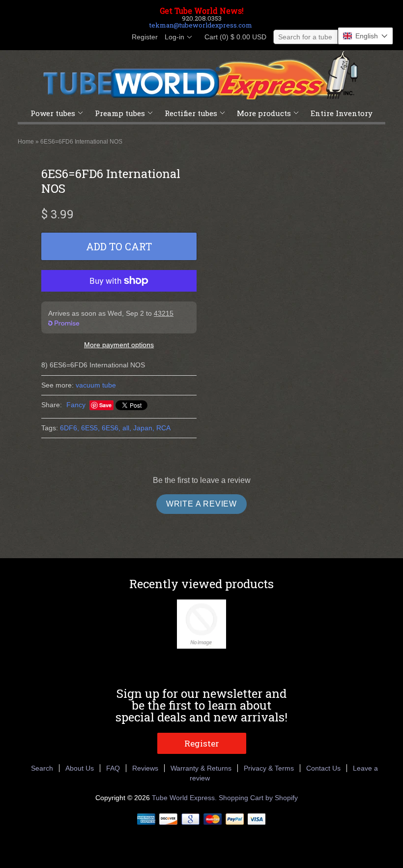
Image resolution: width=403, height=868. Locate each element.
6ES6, (111, 428)
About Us (79, 768)
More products (264, 113)
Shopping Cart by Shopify (258, 798)
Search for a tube (305, 37)
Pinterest (100, 37)
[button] (365, 36)
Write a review (201, 504)
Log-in (174, 37)
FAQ (113, 768)
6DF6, (69, 428)
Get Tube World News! (202, 11)
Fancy (76, 405)
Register (145, 37)
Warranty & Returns (201, 768)
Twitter (83, 37)
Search (42, 768)
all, (126, 428)
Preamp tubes (120, 113)
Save (105, 405)
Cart (232, 37)
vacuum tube (96, 385)
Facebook (67, 37)
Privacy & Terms (269, 768)
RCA (163, 428)
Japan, (143, 428)
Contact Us (323, 768)
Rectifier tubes (191, 113)
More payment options (119, 345)
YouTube (117, 37)
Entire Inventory (342, 113)
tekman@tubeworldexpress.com (200, 25)
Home (26, 141)
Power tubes (52, 113)
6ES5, (90, 428)
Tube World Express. (185, 798)
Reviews (145, 768)
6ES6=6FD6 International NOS (81, 141)
